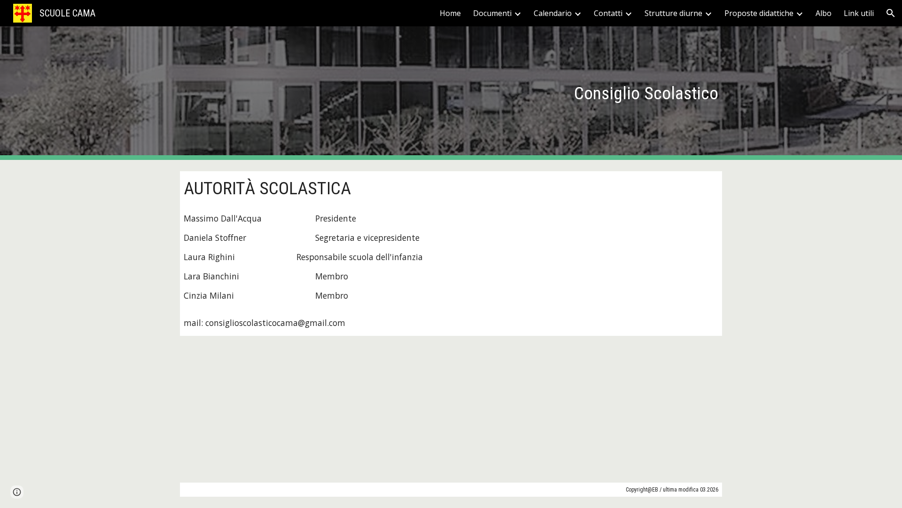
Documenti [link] (492, 13)
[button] (890, 13)
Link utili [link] (859, 13)
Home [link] (450, 13)
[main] (451, 93)
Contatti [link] (608, 13)
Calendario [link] (553, 13)
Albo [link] (824, 13)
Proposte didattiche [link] (758, 13)
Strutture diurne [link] (673, 13)
